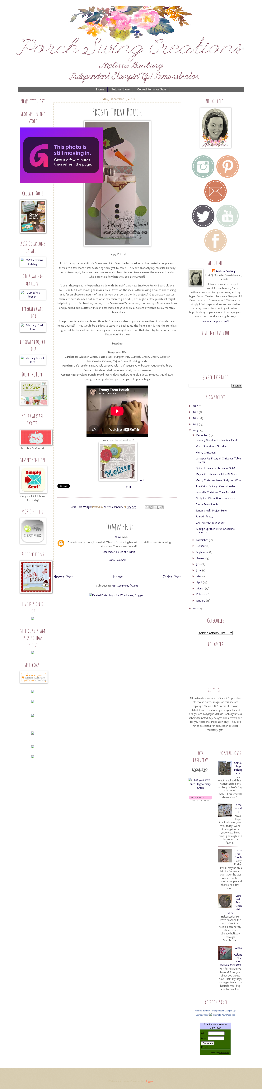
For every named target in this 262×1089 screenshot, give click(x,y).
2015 (196, 418)
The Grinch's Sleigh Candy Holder (215, 486)
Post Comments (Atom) (125, 585)
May (199, 576)
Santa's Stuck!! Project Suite (211, 510)
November (202, 540)
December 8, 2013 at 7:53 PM (119, 552)
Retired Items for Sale (151, 89)
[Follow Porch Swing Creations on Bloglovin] (200, 800)
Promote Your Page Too (224, 1015)
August (200, 558)
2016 (196, 412)
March (200, 588)
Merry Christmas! (206, 452)
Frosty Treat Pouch (207, 504)
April (199, 582)
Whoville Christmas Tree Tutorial (215, 492)
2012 (196, 608)
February (202, 594)
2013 (196, 430)
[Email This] (147, 507)
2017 (196, 406)
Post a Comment (117, 560)
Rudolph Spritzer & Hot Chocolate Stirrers (215, 530)
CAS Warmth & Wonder (210, 522)
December (202, 435)
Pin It (141, 480)
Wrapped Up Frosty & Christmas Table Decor (218, 460)
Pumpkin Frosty (204, 516)
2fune (118, 537)
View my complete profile (215, 321)
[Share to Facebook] (158, 507)
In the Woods (238, 808)
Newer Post (63, 576)
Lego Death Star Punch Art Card (234, 904)
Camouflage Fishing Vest (238, 768)
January (201, 600)
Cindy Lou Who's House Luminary (215, 498)
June (199, 570)
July (198, 564)
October (201, 546)
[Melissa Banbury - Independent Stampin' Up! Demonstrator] (210, 1014)
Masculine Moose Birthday (211, 446)
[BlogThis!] (151, 507)
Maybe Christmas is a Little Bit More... (217, 474)
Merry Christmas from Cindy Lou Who (218, 480)
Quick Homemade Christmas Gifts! (215, 468)
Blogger (149, 1081)
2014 (196, 424)
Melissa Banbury (114, 507)
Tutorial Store (120, 89)
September (202, 552)
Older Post (172, 576)
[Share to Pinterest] (162, 507)
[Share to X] (154, 507)
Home (100, 89)
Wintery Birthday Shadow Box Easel (216, 440)
